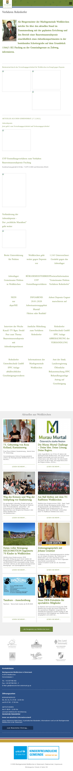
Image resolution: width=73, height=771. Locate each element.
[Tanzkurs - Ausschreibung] (19, 586)
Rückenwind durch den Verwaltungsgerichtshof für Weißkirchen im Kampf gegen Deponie (33, 67)
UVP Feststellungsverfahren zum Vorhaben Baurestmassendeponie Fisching (21, 161)
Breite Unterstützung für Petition (13, 257)
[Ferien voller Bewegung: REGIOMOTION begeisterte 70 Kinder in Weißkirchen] (19, 534)
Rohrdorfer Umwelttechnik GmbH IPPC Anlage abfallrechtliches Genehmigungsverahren (13, 368)
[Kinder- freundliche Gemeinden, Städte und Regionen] (36, 759)
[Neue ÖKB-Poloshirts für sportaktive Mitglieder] (54, 586)
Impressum (58, 764)
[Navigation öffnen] (70, 3)
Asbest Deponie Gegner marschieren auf (59, 299)
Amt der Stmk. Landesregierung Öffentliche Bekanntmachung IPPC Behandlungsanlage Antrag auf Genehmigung (59, 372)
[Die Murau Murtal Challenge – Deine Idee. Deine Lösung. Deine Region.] (54, 431)
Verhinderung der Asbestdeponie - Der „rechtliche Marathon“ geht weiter (14, 220)
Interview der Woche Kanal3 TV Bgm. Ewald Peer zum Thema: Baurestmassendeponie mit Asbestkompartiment (13, 337)
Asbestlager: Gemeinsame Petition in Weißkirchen (13, 280)
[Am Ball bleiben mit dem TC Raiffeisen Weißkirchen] (54, 483)
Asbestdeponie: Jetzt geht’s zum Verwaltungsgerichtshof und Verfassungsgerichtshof (25, 125)
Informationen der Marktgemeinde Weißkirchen (36, 364)
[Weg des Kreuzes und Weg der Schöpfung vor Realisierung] (19, 483)
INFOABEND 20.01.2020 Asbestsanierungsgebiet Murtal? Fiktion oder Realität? (36, 305)
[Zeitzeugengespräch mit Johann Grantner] (54, 534)
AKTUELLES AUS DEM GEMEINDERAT (16, 118)
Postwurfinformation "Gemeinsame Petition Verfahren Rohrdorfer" (59, 280)
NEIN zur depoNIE (14, 301)
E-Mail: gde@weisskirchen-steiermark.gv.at (16, 685)
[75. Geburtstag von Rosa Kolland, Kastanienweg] (19, 431)
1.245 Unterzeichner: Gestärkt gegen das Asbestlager (59, 259)
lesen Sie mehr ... (19, 466)
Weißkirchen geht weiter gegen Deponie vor (36, 259)
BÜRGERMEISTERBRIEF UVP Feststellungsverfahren (38, 280)
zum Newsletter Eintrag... (17, 728)
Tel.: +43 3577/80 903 (9, 681)
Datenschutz (49, 764)
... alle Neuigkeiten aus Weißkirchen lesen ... (36, 629)
